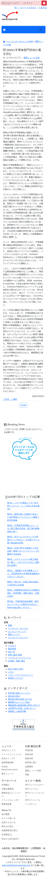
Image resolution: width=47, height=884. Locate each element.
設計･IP (11, 651)
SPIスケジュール (32, 800)
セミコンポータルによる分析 (20, 41)
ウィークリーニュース (12, 754)
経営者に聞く (31, 762)
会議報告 (29, 766)
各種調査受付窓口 (10, 830)
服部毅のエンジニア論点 (19, 702)
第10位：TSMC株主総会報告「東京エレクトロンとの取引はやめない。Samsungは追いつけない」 (23, 604)
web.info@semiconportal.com (16, 865)
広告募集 (6, 834)
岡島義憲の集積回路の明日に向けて (24, 705)
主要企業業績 (8, 788)
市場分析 (29, 750)
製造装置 (12, 648)
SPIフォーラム (31, 788)
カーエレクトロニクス (18, 637)
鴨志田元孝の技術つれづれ (20, 699)
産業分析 (29, 758)
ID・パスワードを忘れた (26, 7)
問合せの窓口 (8, 826)
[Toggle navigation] (40, 29)
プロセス (12, 645)
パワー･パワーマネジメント (20, 675)
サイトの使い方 (9, 818)
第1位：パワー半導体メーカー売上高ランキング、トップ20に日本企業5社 (23, 505)
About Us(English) (10, 838)
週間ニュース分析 (32, 57)
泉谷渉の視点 (14, 696)
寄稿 (27, 774)
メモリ (11, 672)
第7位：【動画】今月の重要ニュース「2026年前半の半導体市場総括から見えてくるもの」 (23, 573)
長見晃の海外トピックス (19, 693)
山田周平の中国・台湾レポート (22, 708)
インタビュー (31, 804)
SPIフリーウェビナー (34, 784)
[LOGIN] (44, 3)
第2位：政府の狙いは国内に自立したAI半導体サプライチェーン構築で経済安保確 (23, 517)
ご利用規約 (36, 848)
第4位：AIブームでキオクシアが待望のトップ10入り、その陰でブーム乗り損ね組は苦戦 (23, 539)
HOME (23, 405)
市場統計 (6, 784)
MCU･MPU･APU (15, 669)
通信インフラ (14, 634)
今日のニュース (9, 750)
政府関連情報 (8, 762)
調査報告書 (7, 804)
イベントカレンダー (11, 800)
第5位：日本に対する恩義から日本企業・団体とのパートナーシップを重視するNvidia (23, 551)
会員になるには (9, 822)
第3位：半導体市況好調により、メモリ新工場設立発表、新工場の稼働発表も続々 (23, 528)
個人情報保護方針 (20, 848)
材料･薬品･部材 (15, 654)
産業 (10, 625)
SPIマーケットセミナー (34, 794)
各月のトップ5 (8, 758)
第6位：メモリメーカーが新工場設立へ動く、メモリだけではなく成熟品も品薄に (23, 562)
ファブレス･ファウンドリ (19, 657)
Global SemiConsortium (9, 768)
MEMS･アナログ (15, 678)
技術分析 (29, 754)
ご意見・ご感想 (10, 399)
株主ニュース (8, 773)
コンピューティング (17, 631)
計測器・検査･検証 (16, 660)
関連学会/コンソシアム (11, 794)
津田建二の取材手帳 (17, 711)
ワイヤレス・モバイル (18, 628)
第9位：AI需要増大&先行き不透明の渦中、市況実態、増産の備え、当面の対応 (23, 593)
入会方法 (43, 7)
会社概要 (6, 814)
